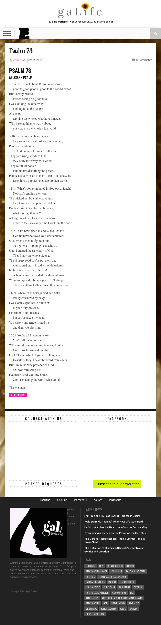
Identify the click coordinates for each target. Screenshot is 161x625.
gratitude (91, 608)
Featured (90, 566)
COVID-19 (138, 587)
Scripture (124, 587)
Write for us (80, 500)
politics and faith (135, 571)
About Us (45, 500)
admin (17, 59)
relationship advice (96, 571)
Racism (112, 582)
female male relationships (112, 576)
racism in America (95, 582)
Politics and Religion (97, 592)
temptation (92, 598)
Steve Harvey (118, 603)
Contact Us (114, 500)
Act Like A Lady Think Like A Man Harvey (122, 598)
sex (132, 592)
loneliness (116, 571)
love (101, 566)
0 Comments (144, 59)
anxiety (133, 608)
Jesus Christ (93, 587)
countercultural (95, 614)
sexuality (134, 603)
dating (130, 566)
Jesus (123, 608)
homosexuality (108, 608)
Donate (98, 500)
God (105, 603)
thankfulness (127, 582)
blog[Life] (62, 500)
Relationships (115, 566)
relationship (93, 603)
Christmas (109, 587)
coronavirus (119, 592)
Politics (90, 576)
